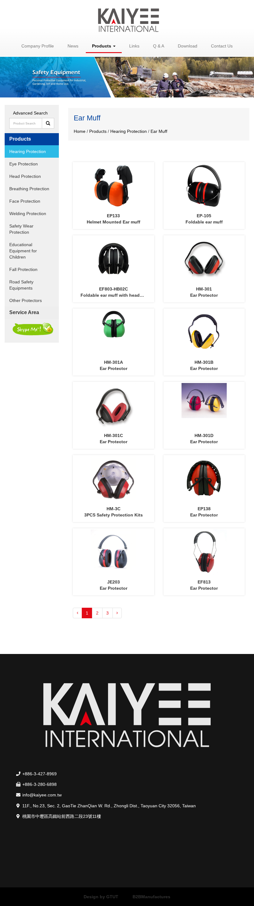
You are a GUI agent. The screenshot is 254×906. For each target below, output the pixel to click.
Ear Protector (204, 295)
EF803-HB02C (113, 288)
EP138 (204, 508)
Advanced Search (30, 112)
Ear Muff (159, 131)
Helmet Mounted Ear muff (113, 221)
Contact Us (222, 45)
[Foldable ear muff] (204, 186)
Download (187, 45)
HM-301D (204, 435)
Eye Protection (23, 163)
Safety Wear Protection (21, 229)
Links (134, 45)
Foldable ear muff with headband (116, 295)
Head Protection (25, 176)
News (73, 45)
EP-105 (204, 215)
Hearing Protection (27, 151)
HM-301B (204, 362)
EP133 (113, 215)
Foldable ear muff (204, 221)
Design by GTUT (101, 896)
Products (98, 131)
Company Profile (37, 45)
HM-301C (113, 435)
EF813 (204, 581)
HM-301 (204, 288)
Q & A (158, 45)
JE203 (113, 581)
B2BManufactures (151, 896)
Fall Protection (23, 269)
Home (80, 131)
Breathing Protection (29, 188)
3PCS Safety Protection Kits (113, 514)
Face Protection (24, 201)
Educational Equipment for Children (23, 250)
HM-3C (113, 508)
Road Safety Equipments (21, 285)
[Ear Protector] (204, 259)
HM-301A (113, 362)
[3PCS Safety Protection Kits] (113, 479)
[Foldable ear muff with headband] (113, 259)
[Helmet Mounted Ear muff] (113, 186)
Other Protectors (25, 300)
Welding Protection (27, 213)
